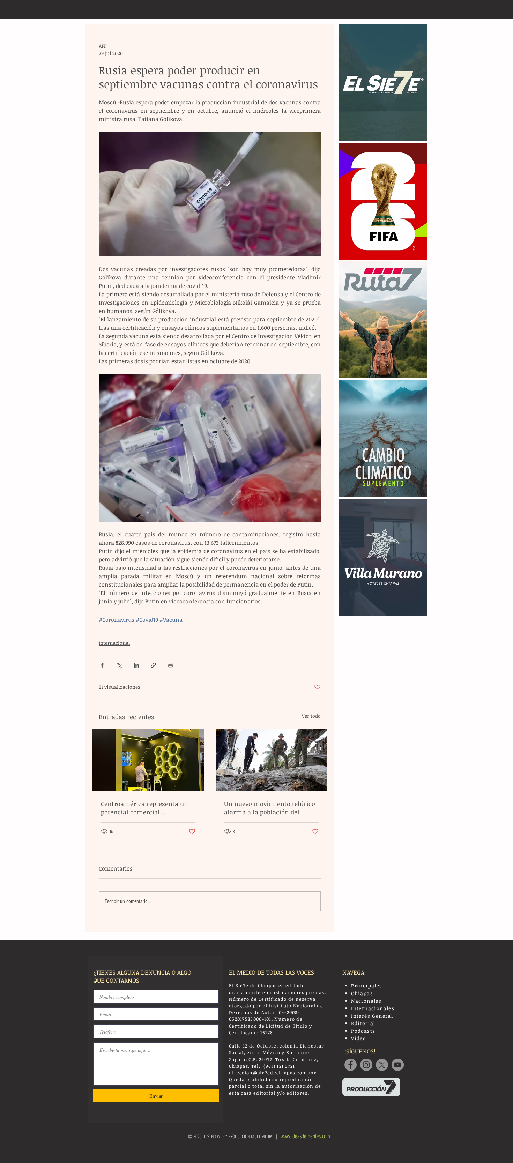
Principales (366, 985)
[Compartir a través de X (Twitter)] (119, 665)
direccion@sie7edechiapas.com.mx (273, 1072)
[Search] (420, 9)
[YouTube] (398, 1065)
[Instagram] (366, 1065)
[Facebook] (350, 1065)
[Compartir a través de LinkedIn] (136, 665)
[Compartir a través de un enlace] (153, 665)
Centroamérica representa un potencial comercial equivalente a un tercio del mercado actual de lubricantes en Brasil (146, 807)
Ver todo (311, 716)
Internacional (114, 643)
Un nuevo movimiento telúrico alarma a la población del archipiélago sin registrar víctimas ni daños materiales (269, 807)
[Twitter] (382, 1065)
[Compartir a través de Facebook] (102, 665)
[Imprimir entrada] (170, 665)
